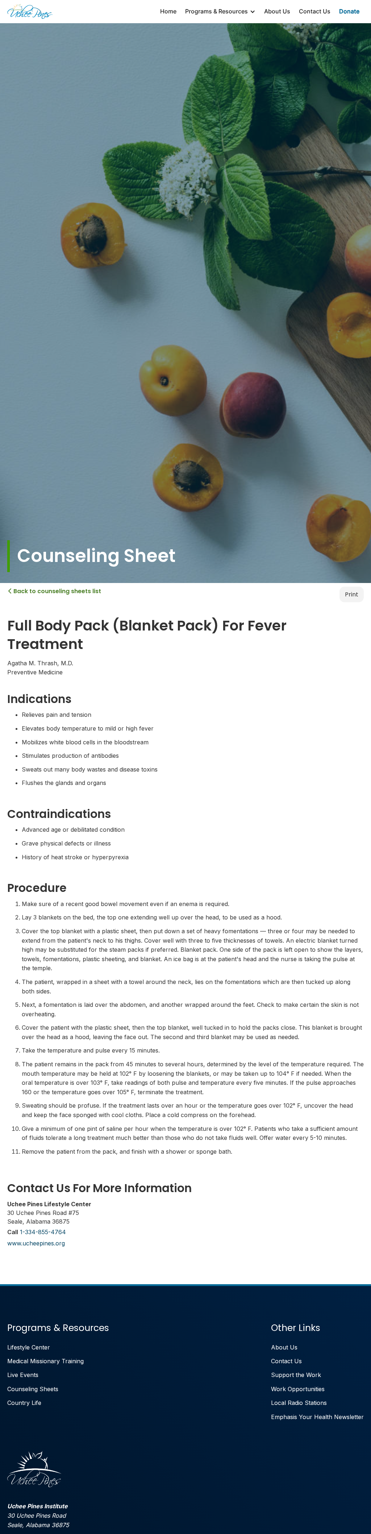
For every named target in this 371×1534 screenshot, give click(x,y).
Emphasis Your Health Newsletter (317, 1417)
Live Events (22, 1374)
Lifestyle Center (28, 1347)
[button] (220, 11)
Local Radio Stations (299, 1402)
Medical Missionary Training (45, 1361)
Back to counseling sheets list (54, 591)
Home (168, 11)
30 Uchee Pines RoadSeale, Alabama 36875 (38, 1515)
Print (351, 594)
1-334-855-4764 (43, 1232)
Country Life (24, 1402)
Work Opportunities (298, 1389)
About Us (277, 11)
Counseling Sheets (32, 1389)
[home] (30, 12)
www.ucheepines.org (36, 1243)
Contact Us (314, 11)
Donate (349, 11)
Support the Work (296, 1374)
